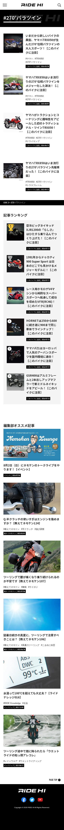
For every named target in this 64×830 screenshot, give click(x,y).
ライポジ (33, 587)
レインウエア (11, 761)
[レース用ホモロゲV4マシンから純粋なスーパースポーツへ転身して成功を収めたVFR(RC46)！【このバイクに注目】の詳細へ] (15, 295)
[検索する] (59, 4)
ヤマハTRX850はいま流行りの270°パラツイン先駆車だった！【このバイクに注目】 (43, 169)
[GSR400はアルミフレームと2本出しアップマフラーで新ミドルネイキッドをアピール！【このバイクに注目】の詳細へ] (15, 382)
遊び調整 (40, 529)
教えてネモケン (12, 529)
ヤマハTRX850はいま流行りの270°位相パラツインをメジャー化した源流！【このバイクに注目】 (43, 83)
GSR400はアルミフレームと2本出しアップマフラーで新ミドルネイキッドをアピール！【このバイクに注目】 (41, 383)
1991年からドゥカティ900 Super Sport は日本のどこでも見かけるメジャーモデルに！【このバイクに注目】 (41, 265)
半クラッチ (27, 529)
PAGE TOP (53, 780)
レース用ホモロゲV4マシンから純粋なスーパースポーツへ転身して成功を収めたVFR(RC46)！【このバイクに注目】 (41, 297)
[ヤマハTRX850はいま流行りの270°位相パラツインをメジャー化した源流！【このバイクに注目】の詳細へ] (13, 85)
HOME (5, 202)
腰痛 (24, 587)
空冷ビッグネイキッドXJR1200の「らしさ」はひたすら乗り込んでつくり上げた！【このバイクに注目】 (41, 233)
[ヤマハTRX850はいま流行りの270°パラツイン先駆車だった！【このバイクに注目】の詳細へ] (13, 170)
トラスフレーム (34, 185)
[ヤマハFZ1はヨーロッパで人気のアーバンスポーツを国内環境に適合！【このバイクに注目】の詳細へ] (15, 354)
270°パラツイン (34, 62)
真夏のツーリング (30, 645)
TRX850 (40, 58)
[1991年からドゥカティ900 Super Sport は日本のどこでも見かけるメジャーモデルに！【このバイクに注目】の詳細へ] (15, 263)
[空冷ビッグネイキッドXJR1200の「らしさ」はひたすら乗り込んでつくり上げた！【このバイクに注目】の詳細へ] (15, 232)
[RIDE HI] (32, 5)
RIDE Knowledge (13, 703)
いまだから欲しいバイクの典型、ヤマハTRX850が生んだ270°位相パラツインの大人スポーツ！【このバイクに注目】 (43, 44)
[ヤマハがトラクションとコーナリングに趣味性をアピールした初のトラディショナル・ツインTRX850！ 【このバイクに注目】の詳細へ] (13, 122)
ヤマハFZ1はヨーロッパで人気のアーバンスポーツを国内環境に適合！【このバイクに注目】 (41, 354)
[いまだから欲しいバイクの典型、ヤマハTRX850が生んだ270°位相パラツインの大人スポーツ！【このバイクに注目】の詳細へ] (13, 43)
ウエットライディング (31, 761)
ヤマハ (30, 58)
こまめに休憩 (48, 645)
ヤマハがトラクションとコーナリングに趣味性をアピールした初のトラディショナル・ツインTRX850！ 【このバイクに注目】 (42, 123)
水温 (25, 703)
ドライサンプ (33, 141)
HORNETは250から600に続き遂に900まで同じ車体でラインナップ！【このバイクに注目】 (41, 327)
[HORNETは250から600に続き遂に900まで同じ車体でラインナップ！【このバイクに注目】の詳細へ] (15, 327)
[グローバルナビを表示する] (5, 4)
